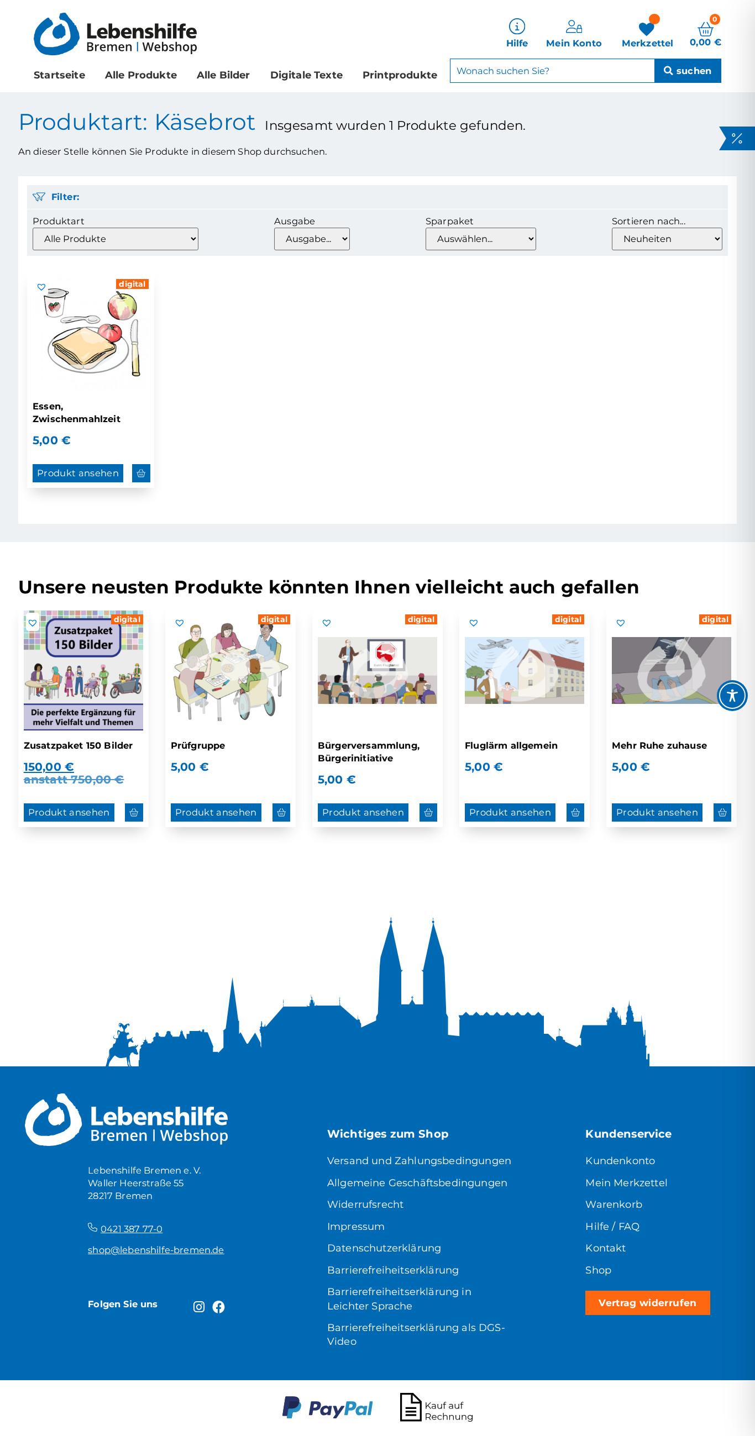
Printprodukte (400, 75)
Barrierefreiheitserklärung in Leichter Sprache (399, 1299)
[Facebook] (219, 1307)
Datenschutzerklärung (384, 1248)
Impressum (356, 1227)
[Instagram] (199, 1307)
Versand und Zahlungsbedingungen (419, 1161)
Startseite (59, 75)
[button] (41, 287)
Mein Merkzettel (626, 1183)
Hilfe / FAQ (612, 1227)
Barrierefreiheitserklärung (393, 1270)
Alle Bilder (223, 75)
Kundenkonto (620, 1161)
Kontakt (605, 1248)
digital (132, 284)
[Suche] (687, 70)
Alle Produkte (141, 75)
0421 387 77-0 (131, 1228)
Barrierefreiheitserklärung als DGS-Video (416, 1335)
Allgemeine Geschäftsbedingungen (417, 1183)
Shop (598, 1270)
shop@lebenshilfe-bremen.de (156, 1249)
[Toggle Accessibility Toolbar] (732, 695)
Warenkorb (613, 1204)
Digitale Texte (306, 75)
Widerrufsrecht (365, 1204)
